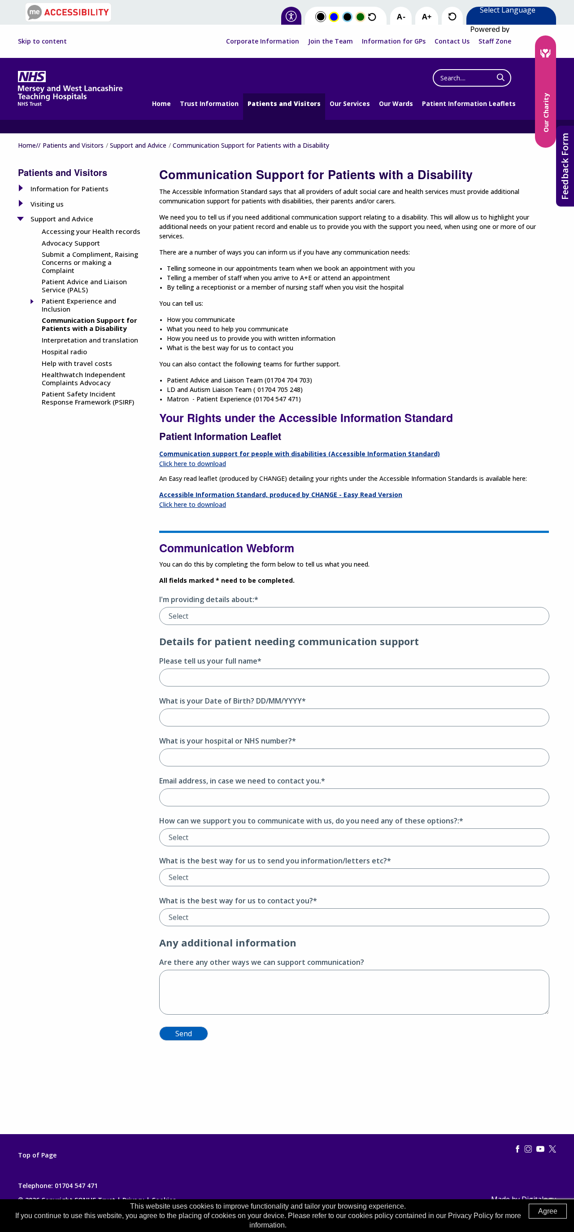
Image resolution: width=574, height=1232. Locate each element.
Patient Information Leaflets (469, 103)
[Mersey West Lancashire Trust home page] (70, 104)
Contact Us (452, 41)
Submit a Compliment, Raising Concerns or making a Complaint (90, 262)
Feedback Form (565, 166)
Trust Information (209, 103)
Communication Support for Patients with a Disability (89, 324)
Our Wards (396, 103)
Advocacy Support (71, 243)
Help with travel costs (77, 363)
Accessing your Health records (91, 231)
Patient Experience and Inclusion (79, 305)
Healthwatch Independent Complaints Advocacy (84, 378)
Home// (29, 145)
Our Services (350, 103)
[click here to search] (500, 78)
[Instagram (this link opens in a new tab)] (528, 1149)
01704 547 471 (76, 1185)
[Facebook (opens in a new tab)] (517, 1149)
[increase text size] (426, 17)
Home (161, 103)
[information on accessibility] (291, 17)
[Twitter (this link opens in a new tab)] (552, 1149)
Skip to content (42, 41)
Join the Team (330, 41)
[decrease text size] (401, 17)
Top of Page (37, 1155)
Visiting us (47, 204)
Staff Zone (494, 41)
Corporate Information (262, 41)
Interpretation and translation (90, 340)
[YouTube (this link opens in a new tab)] (540, 1149)
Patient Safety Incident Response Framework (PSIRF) (88, 398)
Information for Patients (69, 189)
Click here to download (192, 463)
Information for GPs (394, 41)
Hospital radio (64, 352)
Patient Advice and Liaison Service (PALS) (84, 285)
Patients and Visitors (284, 103)
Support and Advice (138, 145)
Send (183, 1033)
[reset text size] (452, 17)
